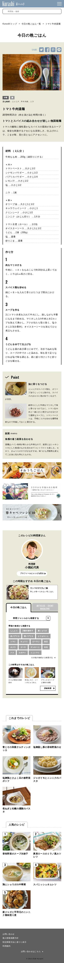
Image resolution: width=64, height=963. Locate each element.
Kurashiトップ (10, 24)
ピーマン (36, 642)
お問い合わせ (9, 934)
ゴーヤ (23, 647)
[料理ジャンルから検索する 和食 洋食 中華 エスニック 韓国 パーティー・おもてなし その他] (29, 618)
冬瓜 (46, 647)
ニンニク (15, 101)
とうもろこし (43, 636)
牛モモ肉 (24, 101)
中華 (5, 98)
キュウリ (24, 642)
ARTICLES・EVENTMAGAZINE (45, 607)
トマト (13, 642)
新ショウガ (42, 631)
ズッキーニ (35, 647)
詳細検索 (48, 688)
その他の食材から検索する (42, 658)
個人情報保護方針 (10, 937)
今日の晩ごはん (18, 607)
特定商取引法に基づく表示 (14, 942)
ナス (12, 653)
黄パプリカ (28, 636)
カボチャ (22, 653)
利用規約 (7, 945)
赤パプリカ (14, 636)
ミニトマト (35, 653)
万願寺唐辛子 (27, 631)
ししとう (14, 631)
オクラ (13, 647)
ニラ (32, 101)
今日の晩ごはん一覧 (31, 24)
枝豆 (46, 642)
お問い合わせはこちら (31, 951)
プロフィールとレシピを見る (32, 573)
